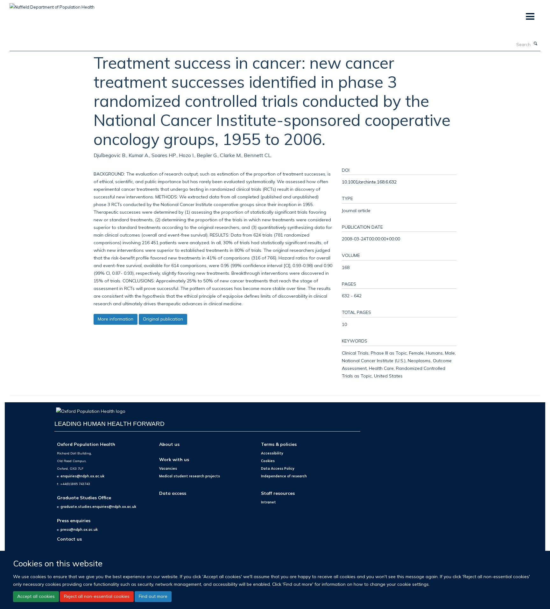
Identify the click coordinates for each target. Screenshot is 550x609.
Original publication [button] (163, 319)
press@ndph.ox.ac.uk (79, 529)
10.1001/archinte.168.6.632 (369, 181)
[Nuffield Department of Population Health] (52, 4)
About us (169, 444)
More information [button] (115, 319)
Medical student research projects (189, 476)
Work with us (174, 459)
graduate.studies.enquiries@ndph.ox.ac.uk (98, 506)
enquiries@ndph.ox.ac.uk (82, 476)
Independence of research (284, 476)
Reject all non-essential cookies (97, 596)
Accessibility (272, 453)
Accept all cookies (36, 596)
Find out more (153, 596)
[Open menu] (529, 16)
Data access (172, 493)
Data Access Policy (277, 468)
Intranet (268, 502)
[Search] (535, 43)
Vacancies (168, 468)
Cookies (268, 461)
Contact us (69, 539)
